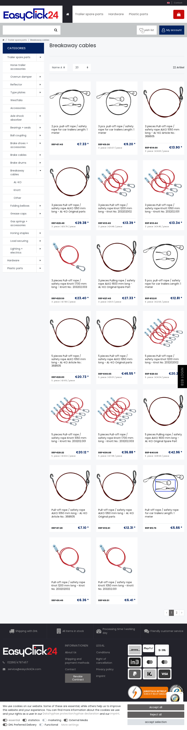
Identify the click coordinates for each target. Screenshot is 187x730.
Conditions (103, 652)
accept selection (156, 722)
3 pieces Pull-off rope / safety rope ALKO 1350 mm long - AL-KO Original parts (68, 208)
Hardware (116, 14)
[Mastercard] (164, 661)
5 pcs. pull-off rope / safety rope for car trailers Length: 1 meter (163, 284)
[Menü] (181, 694)
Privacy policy (105, 669)
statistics (34, 720)
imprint (114, 714)
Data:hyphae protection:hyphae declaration (71, 714)
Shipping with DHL (27, 631)
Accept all (155, 707)
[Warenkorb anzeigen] (178, 14)
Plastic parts (138, 14)
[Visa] (164, 673)
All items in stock (73, 631)
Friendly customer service (166, 631)
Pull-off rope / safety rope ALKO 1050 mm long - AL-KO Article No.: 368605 (69, 513)
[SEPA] (162, 649)
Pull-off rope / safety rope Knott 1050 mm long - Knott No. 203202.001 (116, 586)
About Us (70, 652)
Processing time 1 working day (119, 631)
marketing (54, 720)
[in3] (135, 661)
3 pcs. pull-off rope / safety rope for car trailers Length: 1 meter (116, 130)
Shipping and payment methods (77, 661)
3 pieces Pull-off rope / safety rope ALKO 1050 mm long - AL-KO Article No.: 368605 (162, 131)
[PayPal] (148, 648)
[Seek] (55, 30)
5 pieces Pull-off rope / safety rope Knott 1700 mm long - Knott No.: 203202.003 (116, 438)
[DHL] (135, 649)
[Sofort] (150, 673)
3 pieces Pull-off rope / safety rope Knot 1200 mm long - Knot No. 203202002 (115, 208)
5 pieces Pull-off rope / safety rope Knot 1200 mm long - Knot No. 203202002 (162, 359)
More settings (70, 725)
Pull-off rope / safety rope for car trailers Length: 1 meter (162, 513)
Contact (178, 2)
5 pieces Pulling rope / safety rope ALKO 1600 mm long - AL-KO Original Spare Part (163, 438)
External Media (78, 720)
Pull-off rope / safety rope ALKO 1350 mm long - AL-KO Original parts (116, 513)
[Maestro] (150, 661)
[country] (168, 3)
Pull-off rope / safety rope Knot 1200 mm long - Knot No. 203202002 (68, 586)
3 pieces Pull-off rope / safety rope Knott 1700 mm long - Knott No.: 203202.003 (69, 284)
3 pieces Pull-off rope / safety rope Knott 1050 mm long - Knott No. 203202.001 (162, 208)
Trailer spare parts (89, 14)
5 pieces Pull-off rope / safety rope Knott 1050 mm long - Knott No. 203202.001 (68, 438)
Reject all (156, 714)
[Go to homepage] (3, 39)
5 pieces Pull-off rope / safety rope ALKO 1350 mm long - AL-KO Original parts (115, 359)
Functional (51, 725)
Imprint (100, 676)
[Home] (67, 14)
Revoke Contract (78, 678)
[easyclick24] (30, 651)
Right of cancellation (104, 661)
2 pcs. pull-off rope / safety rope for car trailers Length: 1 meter (69, 130)
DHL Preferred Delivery (23, 725)
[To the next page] (181, 613)
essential (14, 720)
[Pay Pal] (135, 673)
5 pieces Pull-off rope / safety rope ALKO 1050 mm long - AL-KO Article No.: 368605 (68, 361)
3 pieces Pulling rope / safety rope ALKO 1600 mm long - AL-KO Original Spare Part (116, 284)
